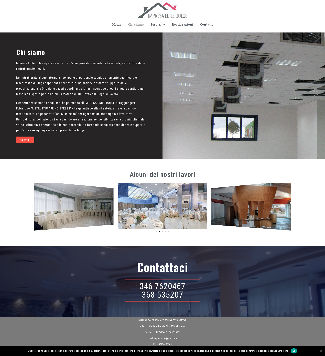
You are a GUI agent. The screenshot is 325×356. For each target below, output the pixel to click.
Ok (294, 350)
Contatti (206, 24)
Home (116, 24)
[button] (32, 206)
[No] (320, 351)
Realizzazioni (182, 24)
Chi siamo (136, 24)
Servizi (155, 24)
